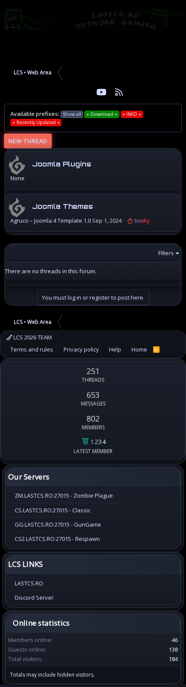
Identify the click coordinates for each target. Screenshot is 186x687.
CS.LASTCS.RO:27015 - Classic (52, 510)
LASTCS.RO (29, 583)
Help (115, 349)
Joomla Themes (62, 206)
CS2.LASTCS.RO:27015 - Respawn (57, 539)
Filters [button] (166, 253)
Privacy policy (81, 349)
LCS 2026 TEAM (32, 337)
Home (139, 349)
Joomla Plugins (61, 164)
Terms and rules (31, 349)
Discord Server (34, 597)
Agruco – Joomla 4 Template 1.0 (50, 220)
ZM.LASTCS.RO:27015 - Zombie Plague (64, 495)
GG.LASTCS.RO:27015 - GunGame (58, 524)
